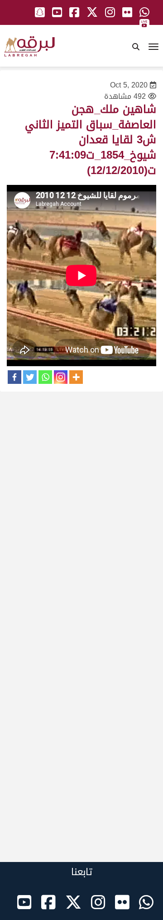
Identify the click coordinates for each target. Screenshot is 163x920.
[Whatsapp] (45, 377)
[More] (76, 377)
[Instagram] (60, 377)
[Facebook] (14, 377)
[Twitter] (30, 377)
